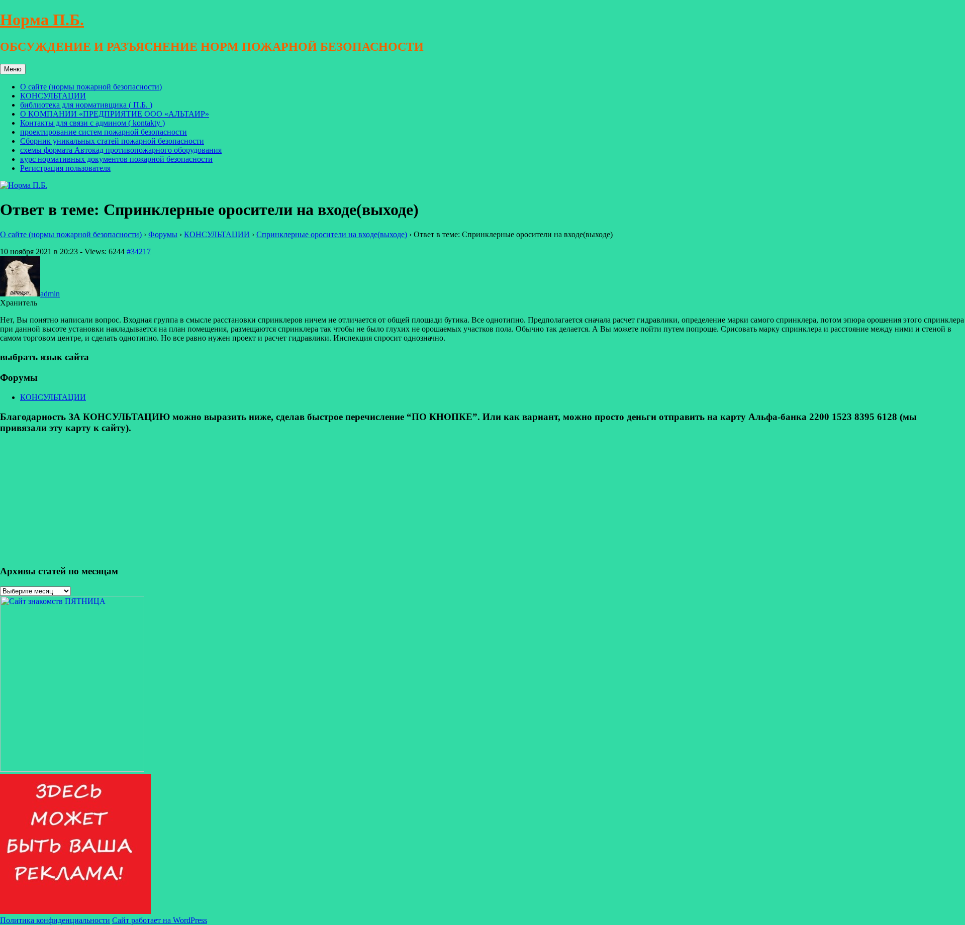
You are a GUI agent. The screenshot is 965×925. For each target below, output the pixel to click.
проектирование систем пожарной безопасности (103, 132)
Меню (13, 69)
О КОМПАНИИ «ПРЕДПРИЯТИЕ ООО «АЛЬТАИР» (114, 114)
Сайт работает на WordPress (159, 920)
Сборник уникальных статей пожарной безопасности (112, 141)
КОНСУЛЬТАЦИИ (53, 95)
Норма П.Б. (42, 20)
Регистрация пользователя (65, 168)
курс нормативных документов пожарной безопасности (116, 159)
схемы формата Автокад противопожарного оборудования (121, 150)
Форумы (162, 234)
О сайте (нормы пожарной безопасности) (91, 86)
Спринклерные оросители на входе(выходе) (331, 234)
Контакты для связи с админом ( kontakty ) (92, 123)
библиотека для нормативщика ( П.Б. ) (86, 104)
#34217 (139, 251)
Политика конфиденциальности (55, 920)
